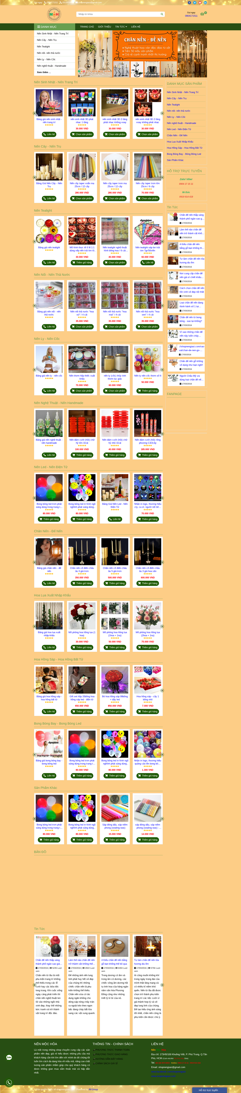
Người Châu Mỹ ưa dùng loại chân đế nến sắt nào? (191, 378)
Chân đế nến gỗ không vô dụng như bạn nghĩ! (191, 363)
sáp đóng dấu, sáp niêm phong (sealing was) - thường (147, 826)
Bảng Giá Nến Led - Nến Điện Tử (115, 505)
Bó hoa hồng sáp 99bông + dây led (115, 698)
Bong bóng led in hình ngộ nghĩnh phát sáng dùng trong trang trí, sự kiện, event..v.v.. (81, 506)
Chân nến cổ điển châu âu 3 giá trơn (82, 569)
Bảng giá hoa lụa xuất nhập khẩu (49, 634)
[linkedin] (206, 2)
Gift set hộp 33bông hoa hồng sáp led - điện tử (82, 698)
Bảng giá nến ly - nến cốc (49, 375)
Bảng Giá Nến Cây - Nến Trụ (49, 185)
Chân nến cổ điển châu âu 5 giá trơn (115, 569)
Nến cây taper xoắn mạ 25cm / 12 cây (82, 185)
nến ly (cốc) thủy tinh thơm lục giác (115, 377)
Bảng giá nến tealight (49, 247)
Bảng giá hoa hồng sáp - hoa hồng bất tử (49, 698)
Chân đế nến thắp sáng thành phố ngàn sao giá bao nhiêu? (48, 962)
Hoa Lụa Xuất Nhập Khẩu (180, 141)
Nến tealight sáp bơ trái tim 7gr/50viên (147, 249)
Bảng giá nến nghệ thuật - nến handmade (49, 441)
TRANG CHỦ (87, 26)
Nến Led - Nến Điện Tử (179, 129)
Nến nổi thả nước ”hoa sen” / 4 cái (147, 313)
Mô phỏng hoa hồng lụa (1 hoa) (81, 634)
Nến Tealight (173, 104)
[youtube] (201, 2)
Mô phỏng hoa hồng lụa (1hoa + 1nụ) (115, 634)
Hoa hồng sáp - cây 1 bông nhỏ (148, 698)
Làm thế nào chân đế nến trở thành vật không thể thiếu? (81, 962)
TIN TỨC (120, 26)
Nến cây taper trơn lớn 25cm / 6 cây (148, 185)
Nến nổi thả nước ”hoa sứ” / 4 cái (82, 313)
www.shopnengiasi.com (163, 1076)
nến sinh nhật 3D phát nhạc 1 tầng (82, 121)
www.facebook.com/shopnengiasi (168, 1071)
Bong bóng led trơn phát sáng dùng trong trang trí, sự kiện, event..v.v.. (49, 506)
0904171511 (52, 2)
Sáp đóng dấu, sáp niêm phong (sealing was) (114, 826)
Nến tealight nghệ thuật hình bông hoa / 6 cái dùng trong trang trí (115, 249)
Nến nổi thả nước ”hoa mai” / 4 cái (114, 313)
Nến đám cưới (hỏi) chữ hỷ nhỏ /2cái (114, 441)
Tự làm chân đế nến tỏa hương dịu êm (146, 962)
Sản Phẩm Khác (175, 160)
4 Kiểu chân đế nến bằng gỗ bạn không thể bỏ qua (114, 962)
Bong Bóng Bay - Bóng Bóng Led (184, 154)
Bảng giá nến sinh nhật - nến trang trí (49, 121)
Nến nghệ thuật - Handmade (181, 123)
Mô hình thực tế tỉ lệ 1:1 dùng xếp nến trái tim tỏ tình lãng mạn (82, 249)
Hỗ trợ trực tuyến (208, 1090)
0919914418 (68, 2)
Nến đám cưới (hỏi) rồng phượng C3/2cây (148, 441)
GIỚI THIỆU (104, 26)
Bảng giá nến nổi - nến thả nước (49, 313)
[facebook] (190, 2)
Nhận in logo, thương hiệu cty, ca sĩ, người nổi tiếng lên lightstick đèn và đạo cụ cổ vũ (147, 506)
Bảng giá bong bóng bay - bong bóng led (49, 762)
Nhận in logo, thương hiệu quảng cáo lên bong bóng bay (147, 762)
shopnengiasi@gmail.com (90, 2)
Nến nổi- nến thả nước (178, 111)
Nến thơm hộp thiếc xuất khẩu (82, 377)
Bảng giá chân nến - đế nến (49, 569)
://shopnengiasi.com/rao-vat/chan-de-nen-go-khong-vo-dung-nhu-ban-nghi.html (192, 348)
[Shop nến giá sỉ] (54, 14)
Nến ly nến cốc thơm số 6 (147, 375)
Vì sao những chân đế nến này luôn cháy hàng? (191, 334)
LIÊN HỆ (135, 26)
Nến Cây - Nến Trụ (176, 98)
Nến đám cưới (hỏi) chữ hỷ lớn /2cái (82, 441)
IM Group (93, 1089)
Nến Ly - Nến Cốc (176, 117)
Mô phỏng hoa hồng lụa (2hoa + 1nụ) (148, 634)
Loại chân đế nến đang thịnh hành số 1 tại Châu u (191, 304)
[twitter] (195, 2)
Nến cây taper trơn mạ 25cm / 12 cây (115, 185)
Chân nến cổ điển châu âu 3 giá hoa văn (148, 569)
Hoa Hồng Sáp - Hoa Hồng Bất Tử (184, 148)
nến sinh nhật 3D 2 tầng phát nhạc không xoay (115, 121)
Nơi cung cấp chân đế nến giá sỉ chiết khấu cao (191, 275)
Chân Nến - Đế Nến (177, 135)
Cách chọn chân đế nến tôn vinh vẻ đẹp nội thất (192, 290)
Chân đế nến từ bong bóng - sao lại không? (191, 319)
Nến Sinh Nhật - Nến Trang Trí (182, 92)
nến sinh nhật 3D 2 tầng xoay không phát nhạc (147, 121)
